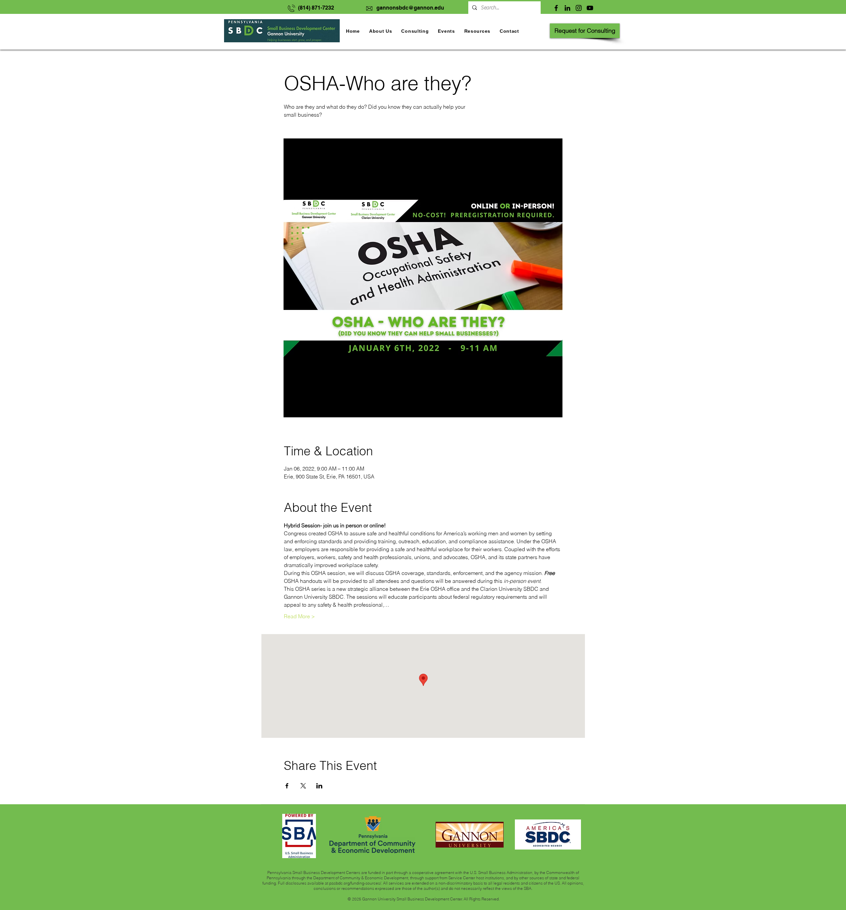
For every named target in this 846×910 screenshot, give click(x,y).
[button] (446, 31)
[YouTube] (590, 8)
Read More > (299, 616)
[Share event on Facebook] (287, 785)
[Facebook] (556, 8)
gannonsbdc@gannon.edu (410, 8)
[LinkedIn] (567, 8)
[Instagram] (579, 8)
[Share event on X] (303, 785)
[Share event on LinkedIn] (319, 785)
